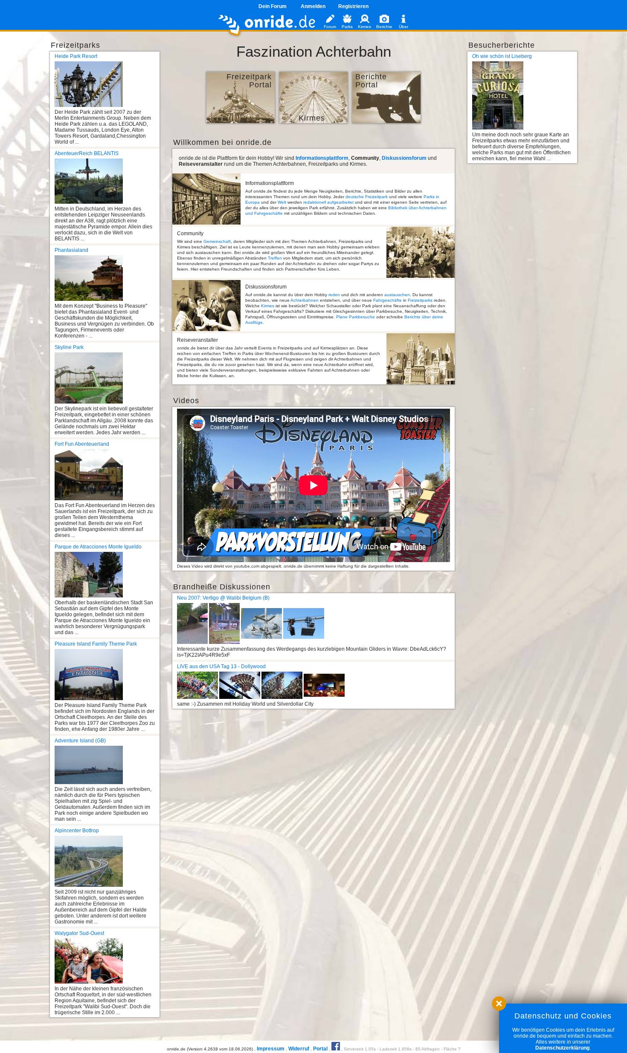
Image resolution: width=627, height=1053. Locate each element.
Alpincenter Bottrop (77, 831)
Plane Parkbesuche (355, 316)
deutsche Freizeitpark (366, 196)
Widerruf (298, 1049)
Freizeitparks (420, 300)
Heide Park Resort (76, 56)
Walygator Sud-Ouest (79, 933)
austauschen (397, 294)
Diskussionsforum (404, 158)
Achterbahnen (304, 300)
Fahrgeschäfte (387, 300)
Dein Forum (272, 6)
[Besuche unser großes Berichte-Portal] (386, 121)
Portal (320, 1049)
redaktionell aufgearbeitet (328, 202)
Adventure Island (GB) (80, 741)
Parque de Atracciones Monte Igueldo (98, 547)
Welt (282, 202)
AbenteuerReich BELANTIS (87, 153)
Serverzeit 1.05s (360, 1049)
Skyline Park (69, 347)
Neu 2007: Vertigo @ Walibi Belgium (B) (223, 598)
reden (334, 294)
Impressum (270, 1049)
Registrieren (353, 6)
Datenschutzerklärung (562, 1048)
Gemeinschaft (217, 241)
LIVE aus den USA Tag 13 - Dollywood (221, 666)
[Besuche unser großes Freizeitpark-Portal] (240, 121)
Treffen (275, 258)
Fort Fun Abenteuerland (82, 444)
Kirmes (267, 305)
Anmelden (313, 6)
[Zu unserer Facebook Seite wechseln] (335, 1049)
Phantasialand (71, 250)
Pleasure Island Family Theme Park (96, 644)
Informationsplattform (322, 158)
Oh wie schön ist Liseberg (502, 56)
